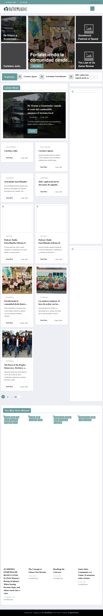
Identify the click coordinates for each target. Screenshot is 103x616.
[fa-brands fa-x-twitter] (95, 2)
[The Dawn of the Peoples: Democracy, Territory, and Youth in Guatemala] (17, 344)
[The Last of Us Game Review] (89, 56)
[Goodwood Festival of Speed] (89, 29)
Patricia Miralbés (11, 147)
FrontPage (7, 417)
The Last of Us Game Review (86, 64)
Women (15, 420)
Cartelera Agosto (17, 76)
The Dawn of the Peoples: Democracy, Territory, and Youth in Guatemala (15, 366)
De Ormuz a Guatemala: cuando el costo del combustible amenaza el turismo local (13, 37)
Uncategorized (8, 420)
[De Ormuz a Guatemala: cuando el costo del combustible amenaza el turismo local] (13, 29)
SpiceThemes (74, 597)
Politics (13, 417)
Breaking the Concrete (34, 570)
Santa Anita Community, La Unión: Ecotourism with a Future (61, 573)
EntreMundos (33, 117)
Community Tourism (59, 417)
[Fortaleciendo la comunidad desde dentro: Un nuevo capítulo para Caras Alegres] (17, 280)
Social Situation (39, 420)
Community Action (34, 417)
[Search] (97, 8)
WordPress (48, 597)
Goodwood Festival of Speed (88, 37)
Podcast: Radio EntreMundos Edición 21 (15, 241)
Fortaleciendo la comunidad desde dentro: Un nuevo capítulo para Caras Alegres (15, 303)
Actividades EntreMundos (43, 76)
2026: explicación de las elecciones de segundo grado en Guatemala (76, 76)
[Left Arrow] (92, 77)
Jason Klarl (9, 236)
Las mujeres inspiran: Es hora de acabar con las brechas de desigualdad (61, 57)
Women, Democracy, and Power (87, 570)
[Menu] (92, 8)
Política (31, 420)
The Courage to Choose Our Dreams (12, 570)
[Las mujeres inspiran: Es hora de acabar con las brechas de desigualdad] (61, 42)
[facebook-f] (91, 2)
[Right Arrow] (96, 77)
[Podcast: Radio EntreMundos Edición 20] (51, 219)
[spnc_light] (100, 8)
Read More (47, 66)
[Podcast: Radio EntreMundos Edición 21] (17, 219)
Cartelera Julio (12, 66)
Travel (55, 420)
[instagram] (98, 2)
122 (15, 397)
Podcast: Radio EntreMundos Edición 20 (49, 241)
